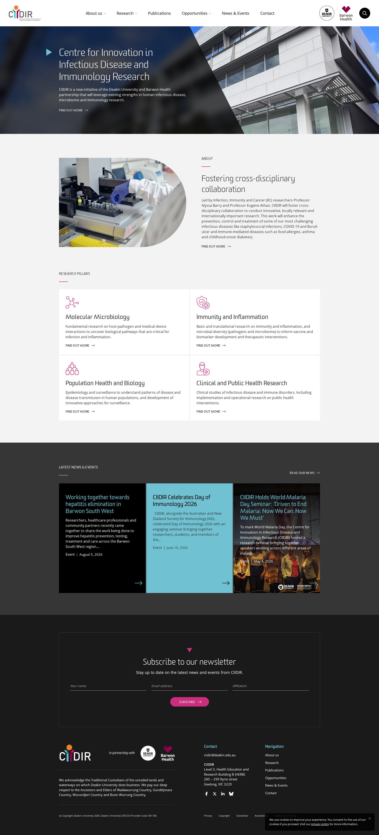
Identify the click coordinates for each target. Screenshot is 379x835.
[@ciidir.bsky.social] (231, 794)
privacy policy (320, 824)
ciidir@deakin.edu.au (220, 755)
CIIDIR (209, 764)
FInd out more (71, 110)
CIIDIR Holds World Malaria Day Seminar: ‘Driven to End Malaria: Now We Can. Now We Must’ (273, 508)
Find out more (213, 246)
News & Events (235, 13)
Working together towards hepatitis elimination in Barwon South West (98, 504)
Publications (159, 13)
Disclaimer (242, 815)
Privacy (208, 815)
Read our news (302, 473)
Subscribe (187, 702)
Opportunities (194, 13)
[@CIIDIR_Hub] (214, 794)
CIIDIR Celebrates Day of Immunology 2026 (181, 501)
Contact (267, 13)
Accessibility (261, 815)
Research (125, 13)
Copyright (224, 815)
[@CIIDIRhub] (206, 794)
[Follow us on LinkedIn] (222, 794)
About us (94, 13)
